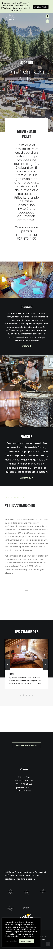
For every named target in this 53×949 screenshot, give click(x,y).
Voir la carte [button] (25, 478)
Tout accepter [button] (26, 941)
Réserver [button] (25, 346)
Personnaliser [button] (11, 941)
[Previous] (8, 670)
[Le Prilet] (11, 18)
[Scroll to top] (48, 944)
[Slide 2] (23, 695)
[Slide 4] (29, 695)
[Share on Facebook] (49, 16)
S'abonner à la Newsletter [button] (26, 745)
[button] (26, 653)
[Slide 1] (20, 695)
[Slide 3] (26, 695)
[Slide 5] (32, 695)
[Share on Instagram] (49, 21)
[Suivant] (45, 670)
